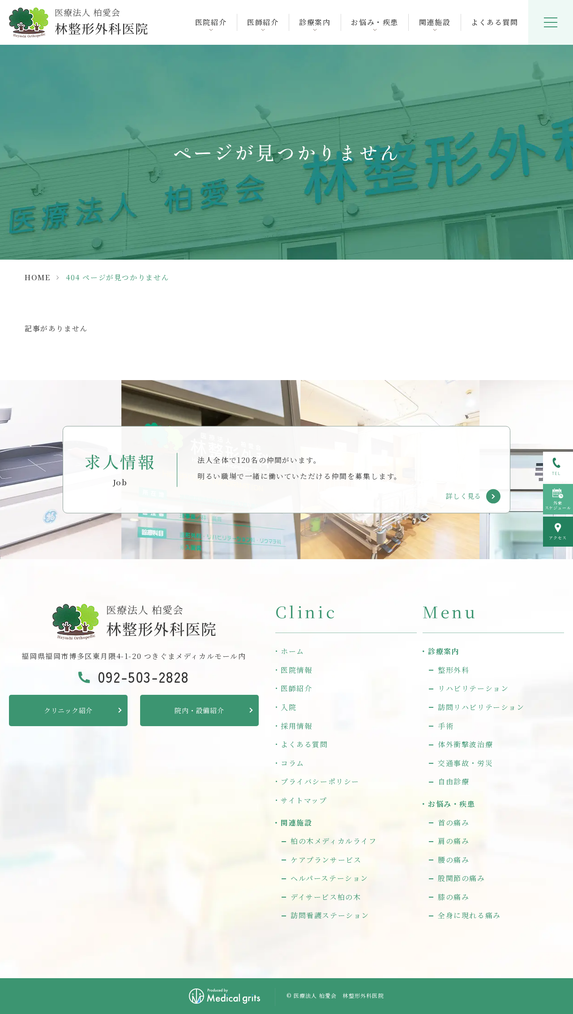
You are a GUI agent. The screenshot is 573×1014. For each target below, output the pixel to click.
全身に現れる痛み (469, 915)
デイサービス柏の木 (326, 897)
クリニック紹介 (68, 710)
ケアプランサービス (326, 860)
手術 (445, 726)
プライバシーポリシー (320, 781)
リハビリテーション (473, 688)
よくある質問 (494, 22)
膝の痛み (453, 897)
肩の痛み (453, 841)
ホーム (292, 651)
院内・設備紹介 (199, 710)
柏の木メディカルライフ (334, 841)
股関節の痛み (461, 878)
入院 (288, 707)
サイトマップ (304, 800)
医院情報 (296, 670)
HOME (37, 277)
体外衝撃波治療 (465, 744)
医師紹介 (296, 688)
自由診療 (453, 781)
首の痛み (453, 822)
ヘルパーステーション (329, 878)
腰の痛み (453, 860)
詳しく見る (463, 496)
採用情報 (296, 726)
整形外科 (453, 670)
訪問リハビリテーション (481, 707)
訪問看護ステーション (330, 915)
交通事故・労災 (465, 763)
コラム (292, 763)
